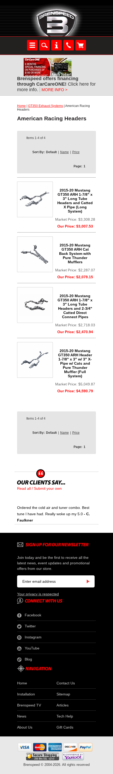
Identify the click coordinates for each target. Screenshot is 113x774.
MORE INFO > (55, 89)
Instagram (33, 637)
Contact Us (65, 683)
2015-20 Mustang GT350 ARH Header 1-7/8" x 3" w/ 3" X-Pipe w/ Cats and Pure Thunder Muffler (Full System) (75, 363)
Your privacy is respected (38, 594)
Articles (62, 705)
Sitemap (63, 694)
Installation (26, 694)
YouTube (32, 648)
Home (21, 106)
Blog (28, 659)
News (21, 716)
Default (51, 152)
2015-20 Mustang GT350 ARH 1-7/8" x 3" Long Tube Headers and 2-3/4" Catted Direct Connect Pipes (75, 306)
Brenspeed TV (29, 705)
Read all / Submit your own (39, 488)
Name (64, 152)
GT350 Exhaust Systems (45, 106)
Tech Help (64, 716)
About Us (24, 727)
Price (76, 152)
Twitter (30, 626)
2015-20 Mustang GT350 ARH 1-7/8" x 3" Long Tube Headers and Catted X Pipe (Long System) (75, 200)
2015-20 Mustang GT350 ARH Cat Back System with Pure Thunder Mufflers (75, 253)
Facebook (33, 615)
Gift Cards (64, 727)
